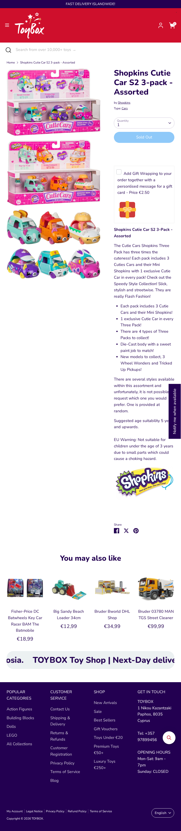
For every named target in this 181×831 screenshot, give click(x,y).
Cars (125, 108)
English (160, 812)
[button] (169, 737)
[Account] (160, 24)
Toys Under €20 (108, 737)
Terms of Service (65, 771)
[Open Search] (7, 50)
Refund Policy (77, 811)
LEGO (12, 735)
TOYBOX (37, 818)
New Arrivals (105, 702)
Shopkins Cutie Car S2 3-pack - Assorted (47, 62)
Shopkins (124, 103)
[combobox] (95, 50)
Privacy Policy (62, 763)
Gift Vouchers (106, 729)
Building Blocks (20, 718)
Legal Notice (34, 811)
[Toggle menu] (7, 25)
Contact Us (60, 709)
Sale (98, 711)
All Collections (19, 744)
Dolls (11, 726)
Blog (54, 780)
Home (11, 62)
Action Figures (19, 709)
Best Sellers (104, 720)
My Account (15, 811)
